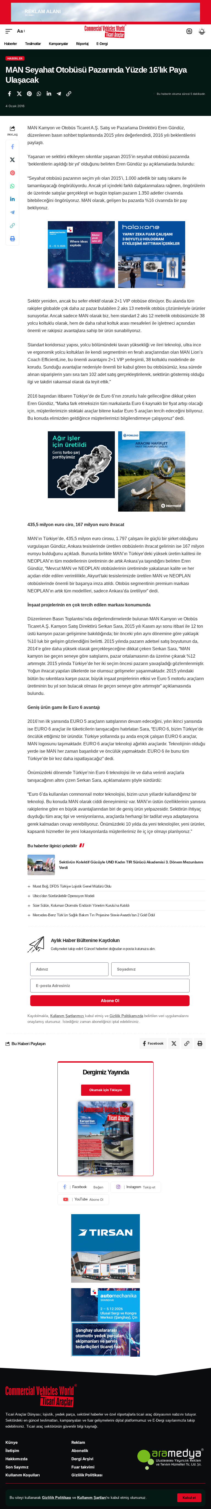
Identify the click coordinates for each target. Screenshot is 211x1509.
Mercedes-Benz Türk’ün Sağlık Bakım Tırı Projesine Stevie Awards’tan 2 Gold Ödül (94, 915)
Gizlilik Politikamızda (126, 1016)
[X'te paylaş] (19, 93)
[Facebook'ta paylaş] (9, 93)
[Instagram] (135, 1187)
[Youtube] (83, 1199)
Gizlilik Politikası (56, 1498)
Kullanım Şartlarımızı (67, 1016)
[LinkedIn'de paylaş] (49, 93)
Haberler (15, 58)
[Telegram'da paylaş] (59, 93)
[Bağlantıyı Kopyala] (69, 93)
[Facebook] (83, 1187)
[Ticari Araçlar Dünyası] (106, 31)
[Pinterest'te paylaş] (29, 93)
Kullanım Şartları (91, 1498)
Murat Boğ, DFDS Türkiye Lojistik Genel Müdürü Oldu (72, 886)
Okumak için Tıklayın (105, 1090)
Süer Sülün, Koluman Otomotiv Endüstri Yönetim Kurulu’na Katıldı (81, 905)
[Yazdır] (12, 238)
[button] (189, 1497)
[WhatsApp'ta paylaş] (39, 93)
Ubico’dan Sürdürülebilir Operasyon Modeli (64, 896)
